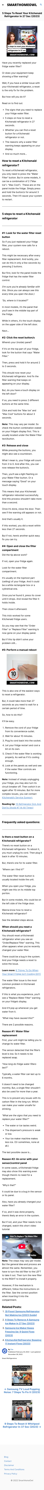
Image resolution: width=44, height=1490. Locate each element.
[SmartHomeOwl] (22, 5)
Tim (11, 1349)
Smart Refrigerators (9, 1358)
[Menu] (3, 5)
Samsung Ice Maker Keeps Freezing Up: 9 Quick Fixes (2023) (19, 1332)
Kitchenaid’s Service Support (17, 797)
